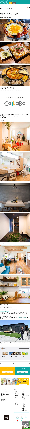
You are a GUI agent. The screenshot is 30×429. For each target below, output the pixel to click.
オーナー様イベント (17, 394)
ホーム (15, 389)
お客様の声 (23, 394)
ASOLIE (23, 392)
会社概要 (24, 399)
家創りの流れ (16, 398)
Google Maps (3, 395)
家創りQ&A (24, 403)
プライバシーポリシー (25, 407)
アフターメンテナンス (17, 401)
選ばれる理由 (16, 397)
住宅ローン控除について (17, 404)
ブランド (23, 389)
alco (23, 391)
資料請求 (10, 3)
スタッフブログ (24, 405)
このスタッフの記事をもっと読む (24, 348)
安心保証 (16, 402)
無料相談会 (14, 3)
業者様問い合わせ (24, 410)
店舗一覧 (24, 406)
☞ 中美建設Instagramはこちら (4, 311)
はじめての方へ (16, 392)
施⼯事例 (23, 393)
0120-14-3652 (4, 2)
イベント (15, 390)
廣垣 (29, 7)
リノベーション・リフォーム (25, 396)
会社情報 (23, 397)
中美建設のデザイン (17, 393)
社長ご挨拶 (24, 398)
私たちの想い (15, 391)
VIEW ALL (15, 363)
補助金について (16, 403)
